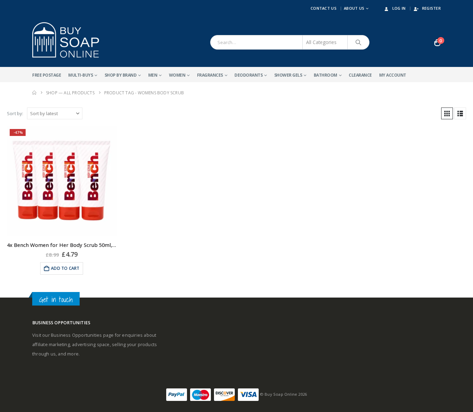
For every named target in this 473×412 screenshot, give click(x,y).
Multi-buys (80, 75)
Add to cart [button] (65, 268)
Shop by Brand (121, 75)
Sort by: (15, 113)
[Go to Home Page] (34, 92)
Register (431, 8)
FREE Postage (46, 75)
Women (177, 75)
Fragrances (210, 75)
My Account (392, 75)
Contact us (324, 8)
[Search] (358, 42)
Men (153, 75)
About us (354, 8)
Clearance (360, 75)
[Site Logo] (65, 40)
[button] (447, 113)
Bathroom (325, 75)
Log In (399, 8)
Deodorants (248, 75)
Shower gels (288, 75)
